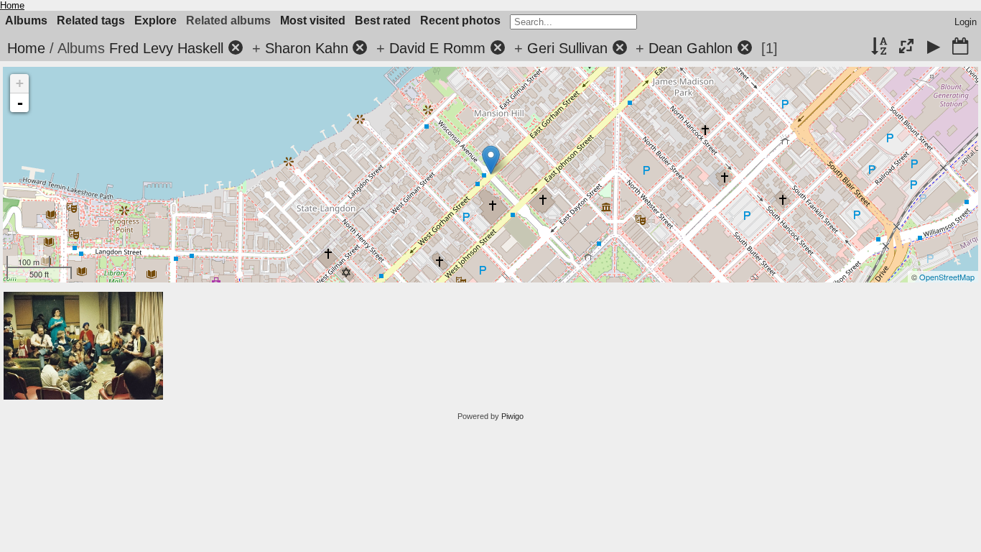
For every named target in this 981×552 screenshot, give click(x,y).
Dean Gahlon (690, 48)
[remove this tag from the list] (235, 48)
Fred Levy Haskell (166, 48)
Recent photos (460, 20)
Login (965, 22)
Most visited (312, 20)
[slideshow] (933, 47)
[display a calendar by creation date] (960, 47)
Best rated (383, 20)
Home (12, 5)
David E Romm (437, 48)
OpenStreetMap (947, 276)
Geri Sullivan (567, 48)
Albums (26, 20)
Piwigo (512, 416)
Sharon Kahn (306, 48)
